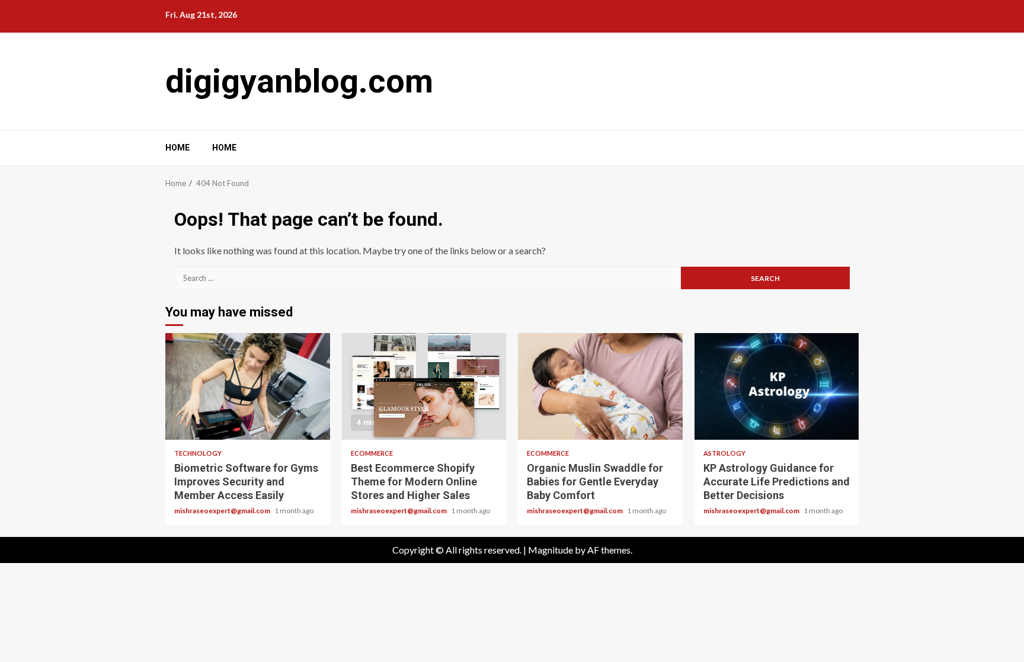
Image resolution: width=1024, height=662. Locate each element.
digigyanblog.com (299, 81)
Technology (198, 453)
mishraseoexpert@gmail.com (222, 510)
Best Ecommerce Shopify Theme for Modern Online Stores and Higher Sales (424, 386)
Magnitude (550, 549)
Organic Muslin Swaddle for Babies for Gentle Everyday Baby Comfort (600, 386)
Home (177, 147)
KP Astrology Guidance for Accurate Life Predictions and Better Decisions (777, 386)
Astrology (724, 453)
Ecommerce (372, 453)
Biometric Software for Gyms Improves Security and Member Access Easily (247, 386)
